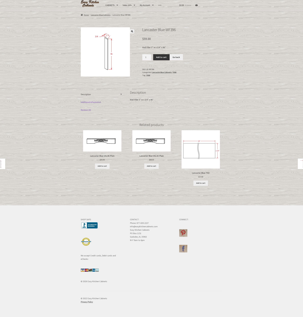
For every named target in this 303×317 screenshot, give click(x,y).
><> (159, 5)
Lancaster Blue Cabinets (100, 15)
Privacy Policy (87, 301)
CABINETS (109, 5)
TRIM (174, 72)
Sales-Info (127, 5)
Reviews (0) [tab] (86, 110)
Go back (176, 57)
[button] (132, 31)
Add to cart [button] (102, 166)
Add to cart (161, 57)
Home (86, 15)
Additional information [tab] (91, 102)
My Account (145, 5)
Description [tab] (86, 94)
